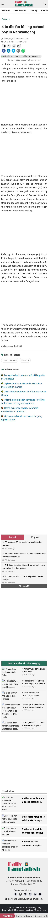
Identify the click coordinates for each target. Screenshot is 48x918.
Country (33, 10)
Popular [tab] (35, 537)
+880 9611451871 (24, 884)
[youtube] (40, 894)
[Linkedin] (35, 894)
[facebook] (4, 51)
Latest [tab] (12, 537)
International (19, 10)
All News (23, 586)
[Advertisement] (24, 448)
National (5, 10)
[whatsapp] (23, 51)
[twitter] (13, 51)
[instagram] (30, 894)
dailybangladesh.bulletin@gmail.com (25, 899)
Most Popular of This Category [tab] (24, 663)
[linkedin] (8, 51)
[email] (18, 51)
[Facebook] (15, 894)
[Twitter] (25, 894)
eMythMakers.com (37, 910)
